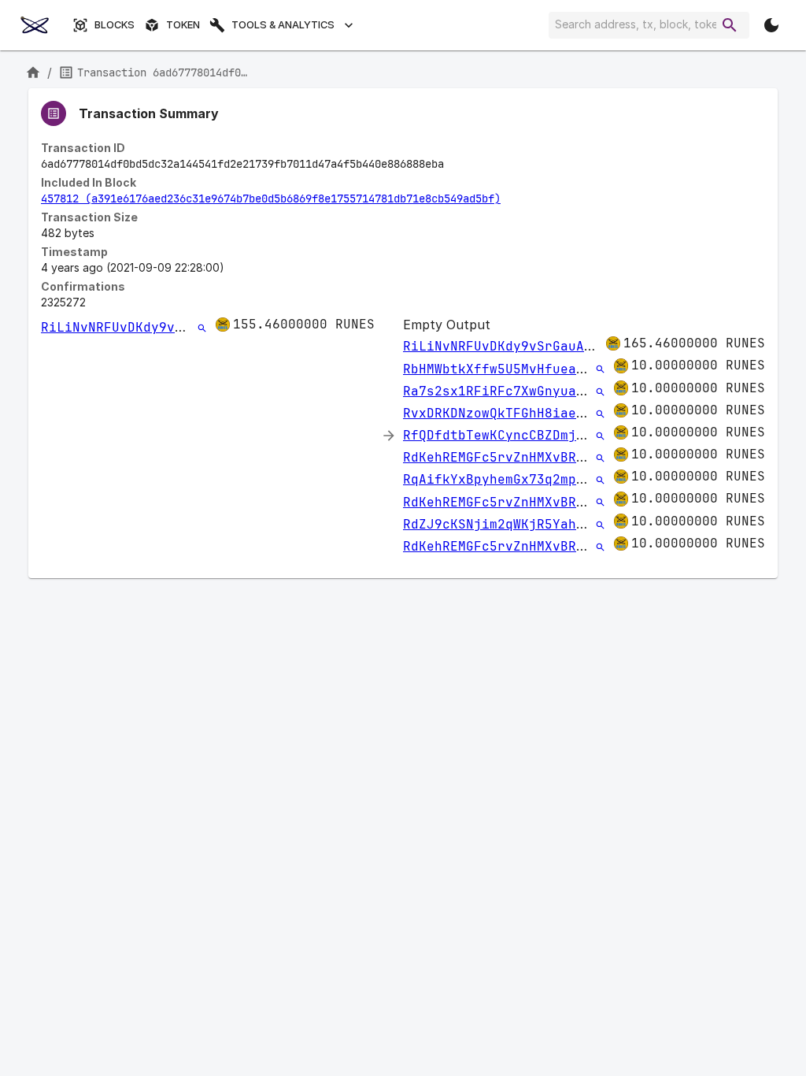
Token (183, 25)
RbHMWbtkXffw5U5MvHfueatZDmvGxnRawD (537, 369)
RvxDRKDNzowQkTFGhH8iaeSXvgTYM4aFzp (537, 413)
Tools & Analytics (283, 25)
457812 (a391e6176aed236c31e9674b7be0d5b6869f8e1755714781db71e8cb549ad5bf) (271, 198)
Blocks (114, 25)
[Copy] (454, 165)
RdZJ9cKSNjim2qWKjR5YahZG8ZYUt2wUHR (537, 524)
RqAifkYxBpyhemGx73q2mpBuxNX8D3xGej (537, 479)
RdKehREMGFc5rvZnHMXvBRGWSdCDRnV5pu (537, 457)
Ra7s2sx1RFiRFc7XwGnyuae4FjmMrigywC (537, 391)
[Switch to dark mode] (771, 25)
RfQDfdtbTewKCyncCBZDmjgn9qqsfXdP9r (537, 435)
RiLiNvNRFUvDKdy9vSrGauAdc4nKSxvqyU (175, 327)
